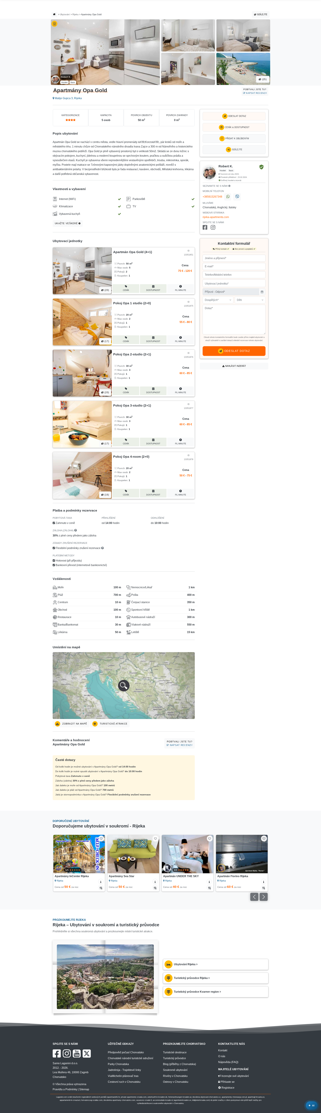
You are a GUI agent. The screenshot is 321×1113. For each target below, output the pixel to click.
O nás (221, 1056)
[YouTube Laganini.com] (77, 1053)
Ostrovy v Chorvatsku (175, 1081)
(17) (106, 341)
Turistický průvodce (174, 1058)
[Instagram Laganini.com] (67, 1053)
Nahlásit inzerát (235, 366)
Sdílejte (261, 14)
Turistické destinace (175, 1052)
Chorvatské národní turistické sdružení (130, 1058)
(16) (106, 494)
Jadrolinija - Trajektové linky (124, 1070)
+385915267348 (212, 196)
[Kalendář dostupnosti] (100, 887)
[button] (124, 685)
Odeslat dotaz (237, 116)
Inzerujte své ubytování (235, 1076)
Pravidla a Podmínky (65, 1089)
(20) (106, 290)
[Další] (99, 854)
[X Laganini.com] (87, 1053)
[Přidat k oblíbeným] (101, 838)
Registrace (227, 1087)
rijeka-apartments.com (216, 217)
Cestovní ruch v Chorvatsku (124, 1081)
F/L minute (180, 290)
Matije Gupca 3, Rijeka (68, 98)
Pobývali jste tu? (255, 91)
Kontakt (222, 1050)
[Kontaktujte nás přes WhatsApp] (227, 197)
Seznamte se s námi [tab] (215, 186)
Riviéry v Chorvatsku (175, 1076)
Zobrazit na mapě (74, 723)
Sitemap (84, 1089)
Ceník (126, 290)
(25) (264, 79)
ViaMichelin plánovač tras (123, 1076)
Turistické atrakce (113, 723)
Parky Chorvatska (118, 1064)
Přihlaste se (227, 1081)
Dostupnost (153, 290)
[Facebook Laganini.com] (57, 1053)
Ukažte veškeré (67, 223)
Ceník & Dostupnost (236, 127)
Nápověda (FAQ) (228, 1062)
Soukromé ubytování (175, 1070)
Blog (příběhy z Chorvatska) (179, 1064)
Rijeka (75, 14)
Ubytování (65, 14)
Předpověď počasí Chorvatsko (126, 1052)
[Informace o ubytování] (100, 881)
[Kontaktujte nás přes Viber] (237, 197)
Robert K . (66, 77)
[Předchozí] (59, 854)
